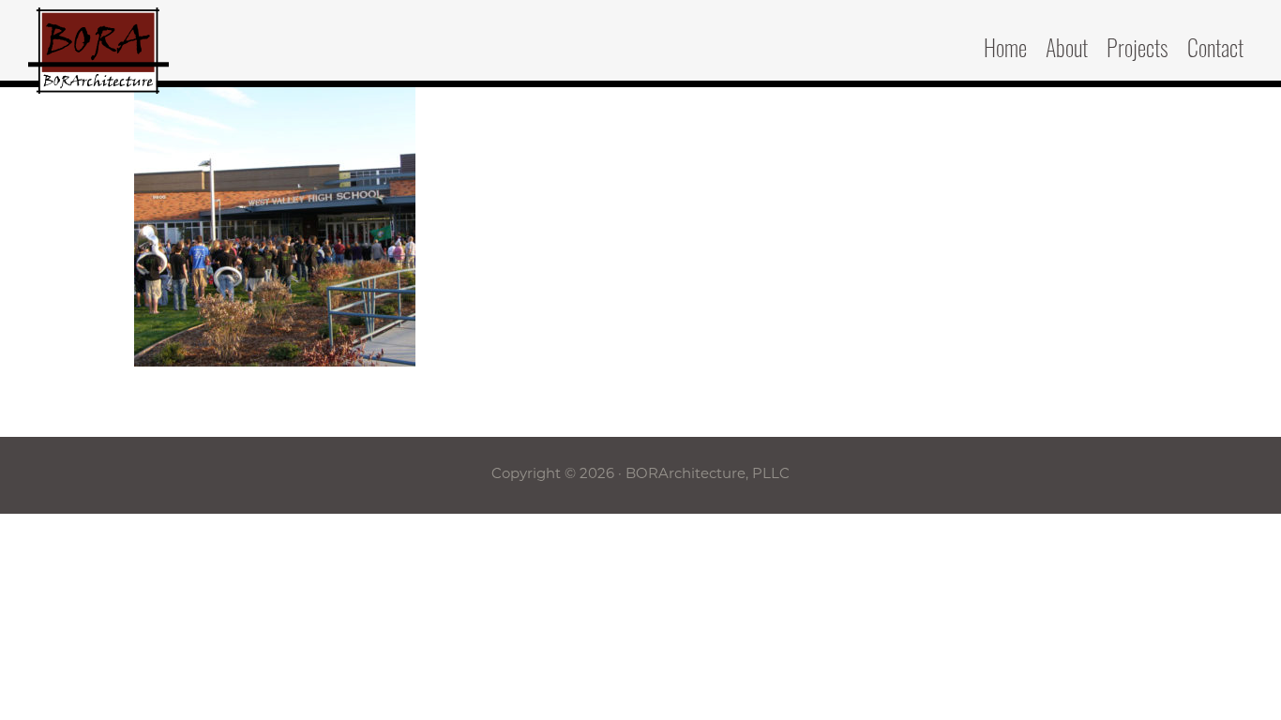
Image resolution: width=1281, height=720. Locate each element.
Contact (1215, 51)
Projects (1137, 51)
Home (1005, 51)
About (1067, 51)
